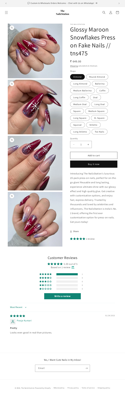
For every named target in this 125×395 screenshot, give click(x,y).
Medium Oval (80, 104)
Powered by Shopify (43, 388)
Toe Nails (99, 131)
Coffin (102, 90)
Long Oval (100, 104)
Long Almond (80, 83)
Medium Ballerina (82, 90)
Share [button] (76, 231)
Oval (95, 97)
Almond (77, 76)
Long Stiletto (80, 131)
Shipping (74, 66)
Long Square (79, 118)
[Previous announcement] (6, 3)
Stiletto (93, 124)
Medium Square (96, 111)
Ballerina (100, 83)
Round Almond (97, 76)
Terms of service (88, 388)
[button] (6, 12)
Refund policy (59, 388)
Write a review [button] (62, 296)
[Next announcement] (119, 3)
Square (77, 111)
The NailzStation (28, 388)
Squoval (77, 124)
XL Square (99, 118)
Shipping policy (104, 388)
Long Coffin (79, 97)
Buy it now (94, 164)
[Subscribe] (86, 368)
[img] (17, 316)
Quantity (74, 138)
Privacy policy (73, 388)
